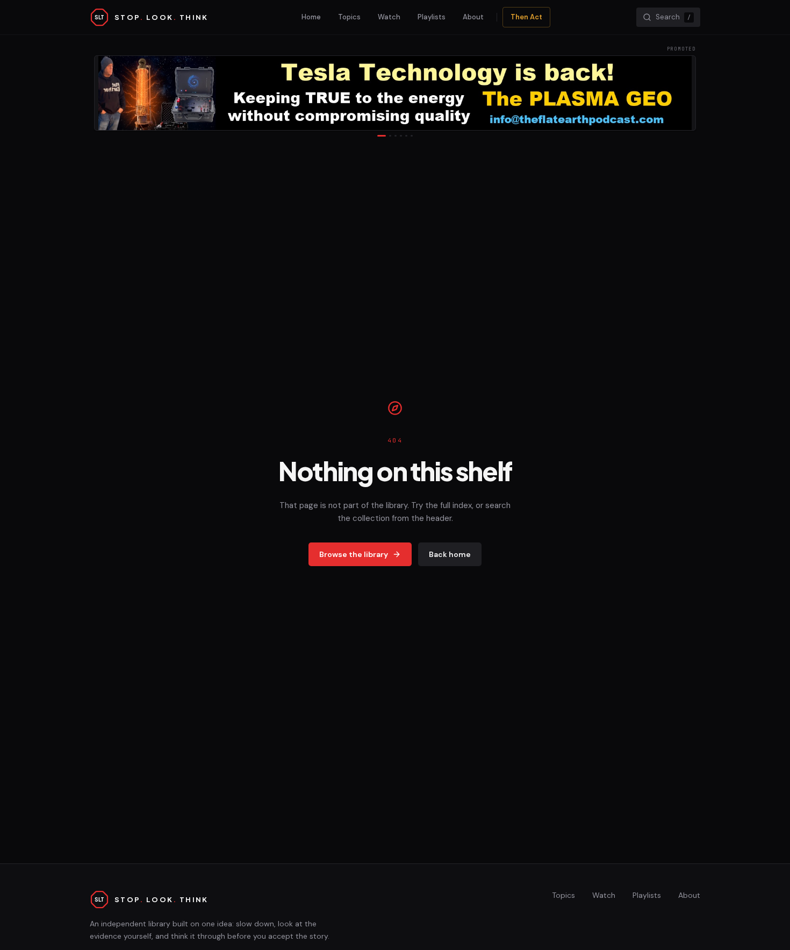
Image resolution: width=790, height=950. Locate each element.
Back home (450, 554)
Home (311, 17)
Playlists (432, 17)
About (473, 17)
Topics (349, 17)
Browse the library (353, 554)
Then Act (526, 17)
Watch (389, 17)
